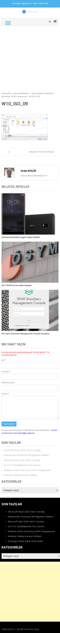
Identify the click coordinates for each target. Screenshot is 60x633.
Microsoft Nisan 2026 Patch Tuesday (22, 450)
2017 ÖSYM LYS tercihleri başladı (16, 285)
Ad (4, 360)
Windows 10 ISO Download (14, 96)
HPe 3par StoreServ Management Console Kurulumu (25, 333)
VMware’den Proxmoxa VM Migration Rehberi (26, 455)
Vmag (36, 629)
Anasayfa (6, 93)
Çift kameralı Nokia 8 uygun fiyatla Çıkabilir (21, 237)
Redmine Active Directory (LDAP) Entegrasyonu (27, 470)
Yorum (5, 393)
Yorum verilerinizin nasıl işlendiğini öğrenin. (29, 432)
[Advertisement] (30, 57)
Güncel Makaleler (21, 93)
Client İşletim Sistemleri (42, 93)
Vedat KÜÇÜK (28, 170)
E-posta (6, 371)
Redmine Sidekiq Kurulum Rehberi (20, 475)
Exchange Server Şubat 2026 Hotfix (25, 541)
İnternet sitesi (8, 382)
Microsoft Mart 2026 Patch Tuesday (22, 460)
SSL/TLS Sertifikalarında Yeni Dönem (22, 465)
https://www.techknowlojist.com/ (34, 175)
